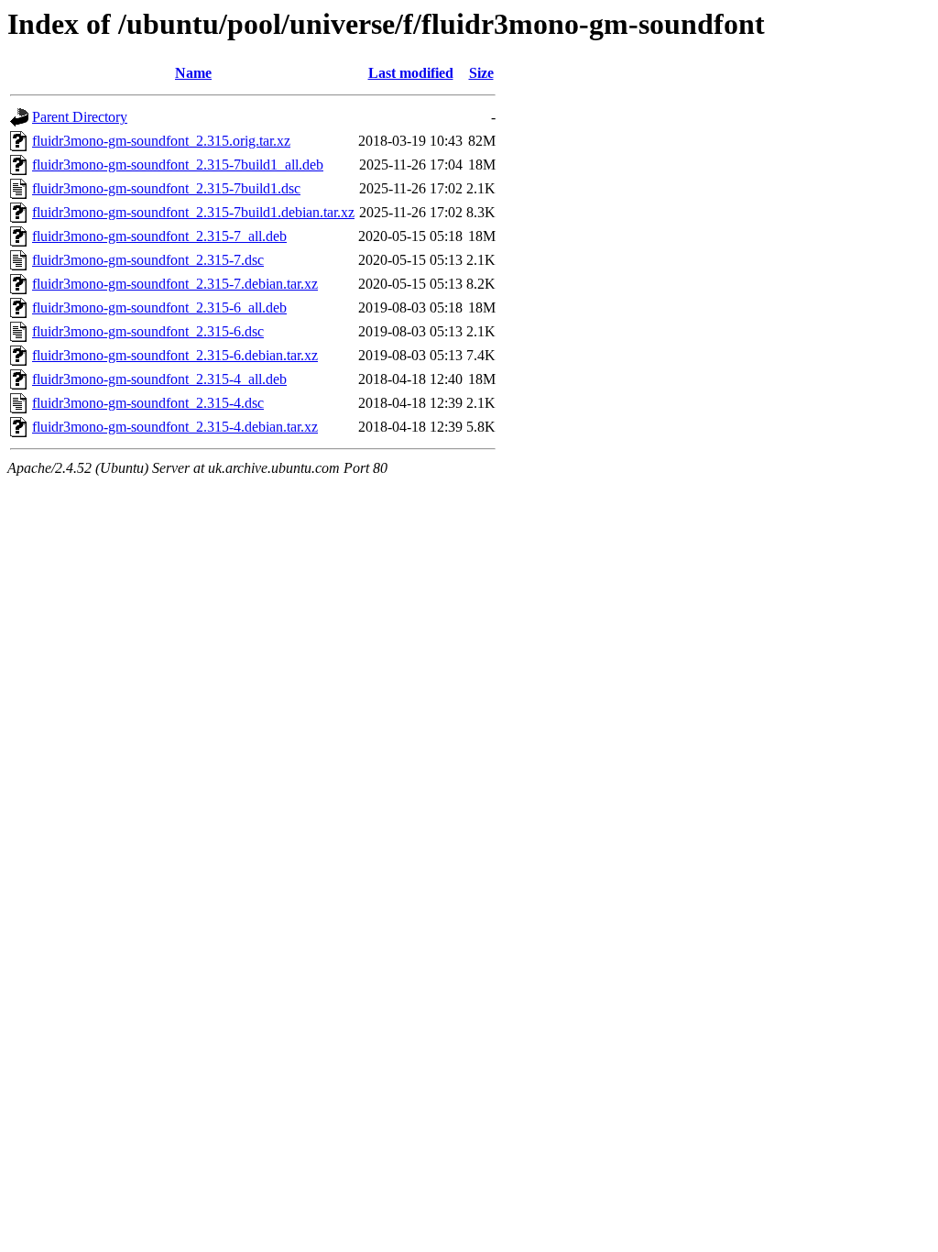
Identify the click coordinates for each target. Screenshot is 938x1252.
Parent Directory (79, 117)
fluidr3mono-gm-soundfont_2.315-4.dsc (148, 403)
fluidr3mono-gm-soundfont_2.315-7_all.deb (159, 236)
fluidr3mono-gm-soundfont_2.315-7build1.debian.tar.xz (193, 212)
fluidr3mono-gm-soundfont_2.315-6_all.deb (159, 307)
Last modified (410, 73)
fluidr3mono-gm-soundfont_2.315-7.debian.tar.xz (175, 283)
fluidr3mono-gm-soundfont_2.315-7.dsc (148, 260)
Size (481, 73)
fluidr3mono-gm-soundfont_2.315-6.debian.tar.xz (175, 355)
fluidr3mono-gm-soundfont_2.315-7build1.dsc (166, 188)
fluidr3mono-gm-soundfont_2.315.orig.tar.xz (161, 140)
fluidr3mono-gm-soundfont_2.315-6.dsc (148, 331)
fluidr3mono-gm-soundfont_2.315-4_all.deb (159, 379)
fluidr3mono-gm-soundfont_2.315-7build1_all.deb (177, 164)
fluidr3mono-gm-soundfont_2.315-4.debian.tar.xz (175, 426)
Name (193, 73)
